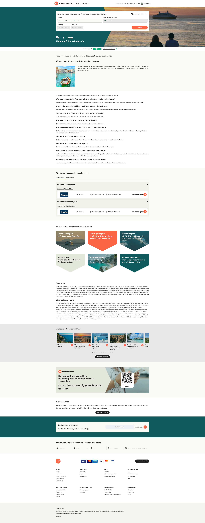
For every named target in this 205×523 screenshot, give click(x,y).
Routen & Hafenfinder (61, 476)
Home (58, 56)
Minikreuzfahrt (83, 476)
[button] (102, 184)
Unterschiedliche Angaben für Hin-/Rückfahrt (94, 14)
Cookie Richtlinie (108, 489)
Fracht (81, 474)
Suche (139, 27)
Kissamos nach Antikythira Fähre (119, 109)
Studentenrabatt (60, 494)
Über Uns (58, 496)
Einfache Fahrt (76, 14)
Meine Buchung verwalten (110, 474)
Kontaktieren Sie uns (133, 474)
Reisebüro (82, 492)
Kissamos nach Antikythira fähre (65, 147)
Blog (129, 471)
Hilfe (129, 478)
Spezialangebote (60, 478)
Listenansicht (60, 177)
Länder (57, 471)
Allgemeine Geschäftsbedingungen (112, 494)
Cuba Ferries (131, 492)
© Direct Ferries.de (60, 508)
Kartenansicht (70, 177)
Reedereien (59, 474)
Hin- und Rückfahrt (64, 14)
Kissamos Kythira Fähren (65, 189)
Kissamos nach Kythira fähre (66, 140)
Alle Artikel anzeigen (102, 356)
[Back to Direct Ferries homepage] (64, 4)
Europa (66, 56)
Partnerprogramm (84, 489)
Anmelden (106, 471)
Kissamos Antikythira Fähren (66, 206)
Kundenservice (131, 476)
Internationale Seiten (61, 489)
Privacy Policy (107, 492)
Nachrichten (59, 492)
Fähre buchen (59, 480)
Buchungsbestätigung (109, 476)
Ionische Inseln (77, 56)
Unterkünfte (83, 471)
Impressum (58, 516)
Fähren (129, 494)
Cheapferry (130, 489)
